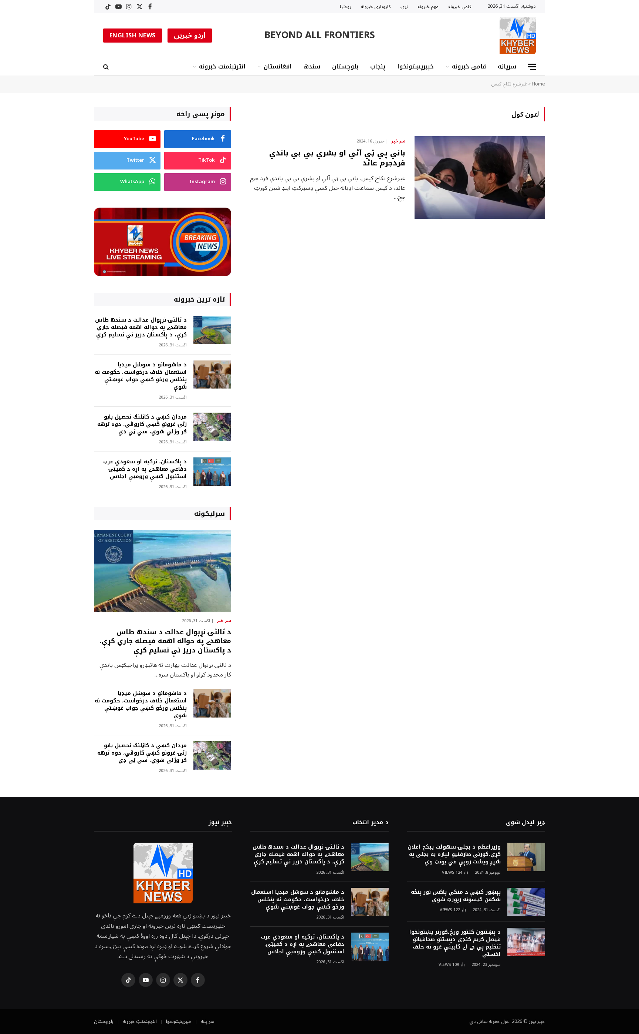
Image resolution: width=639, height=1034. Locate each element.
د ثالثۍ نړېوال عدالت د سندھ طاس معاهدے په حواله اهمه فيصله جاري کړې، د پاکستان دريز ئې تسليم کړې (141, 327)
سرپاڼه (507, 66)
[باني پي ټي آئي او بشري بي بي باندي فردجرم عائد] (480, 177)
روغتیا (345, 6)
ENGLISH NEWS (132, 35)
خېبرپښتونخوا (415, 66)
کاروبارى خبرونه (376, 6)
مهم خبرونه (428, 6)
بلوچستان (345, 66)
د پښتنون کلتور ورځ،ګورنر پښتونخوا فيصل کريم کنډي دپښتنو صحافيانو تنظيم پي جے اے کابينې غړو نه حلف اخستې (455, 943)
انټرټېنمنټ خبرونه (222, 66)
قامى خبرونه (459, 6)
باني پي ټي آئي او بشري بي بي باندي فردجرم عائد (337, 158)
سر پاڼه (207, 1021)
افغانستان (278, 66)
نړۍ (404, 6)
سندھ (312, 66)
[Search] (106, 66)
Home (538, 84)
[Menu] (532, 66)
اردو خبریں (190, 35)
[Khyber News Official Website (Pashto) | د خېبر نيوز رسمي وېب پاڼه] (518, 35)
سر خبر (398, 141)
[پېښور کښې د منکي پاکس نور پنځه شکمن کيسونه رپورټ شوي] (526, 902)
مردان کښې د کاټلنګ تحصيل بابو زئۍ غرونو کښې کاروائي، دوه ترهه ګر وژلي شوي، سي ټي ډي (142, 424)
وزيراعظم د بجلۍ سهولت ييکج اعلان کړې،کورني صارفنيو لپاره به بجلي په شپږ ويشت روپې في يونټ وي (454, 854)
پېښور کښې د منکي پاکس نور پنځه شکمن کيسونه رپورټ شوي (456, 896)
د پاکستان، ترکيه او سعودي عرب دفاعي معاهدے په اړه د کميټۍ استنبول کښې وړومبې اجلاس (145, 469)
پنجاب (377, 66)
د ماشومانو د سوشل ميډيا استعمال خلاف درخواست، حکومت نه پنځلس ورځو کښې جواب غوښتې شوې (141, 376)
